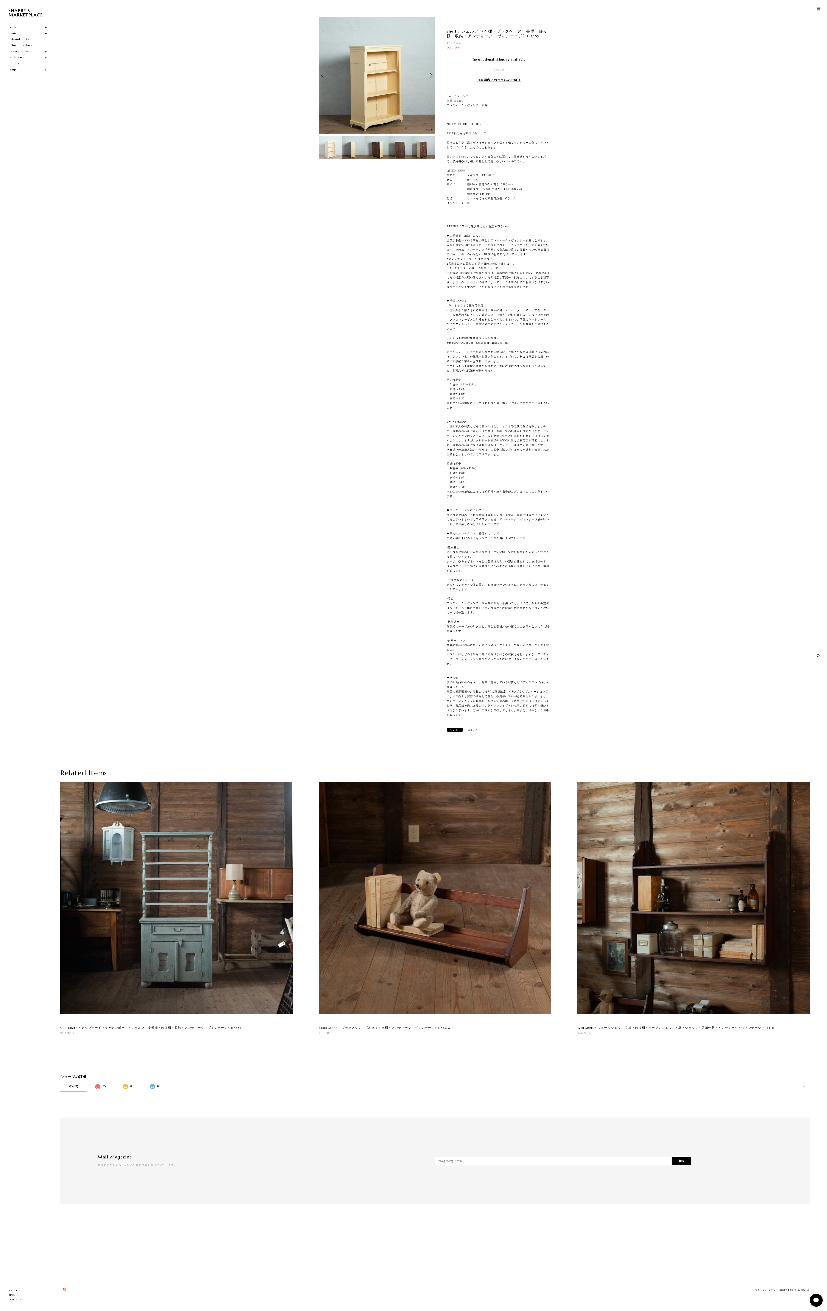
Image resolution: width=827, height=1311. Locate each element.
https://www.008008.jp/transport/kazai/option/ (478, 342)
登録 (681, 1161)
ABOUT (13, 1290)
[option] (377, 75)
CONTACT (15, 1299)
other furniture (21, 45)
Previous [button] (323, 75)
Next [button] (430, 75)
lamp (12, 69)
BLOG (12, 1295)
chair (13, 33)
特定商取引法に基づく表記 (792, 1290)
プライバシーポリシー (766, 1290)
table (13, 27)
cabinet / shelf (20, 39)
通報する (473, 730)
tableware (16, 57)
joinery (14, 63)
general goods (20, 51)
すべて (74, 1086)
